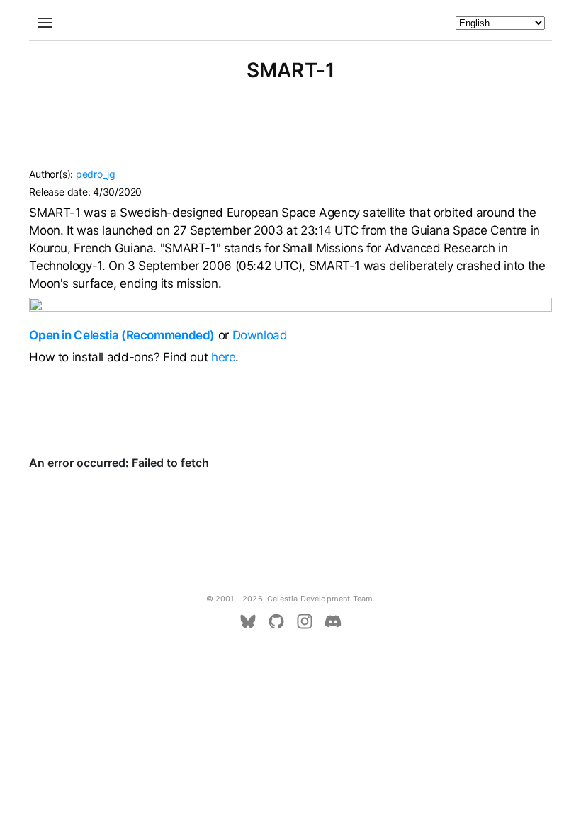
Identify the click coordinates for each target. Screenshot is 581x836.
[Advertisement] (290, 131)
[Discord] (333, 621)
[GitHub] (276, 621)
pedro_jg (95, 174)
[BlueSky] (247, 621)
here (223, 357)
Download (260, 335)
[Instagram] (304, 621)
